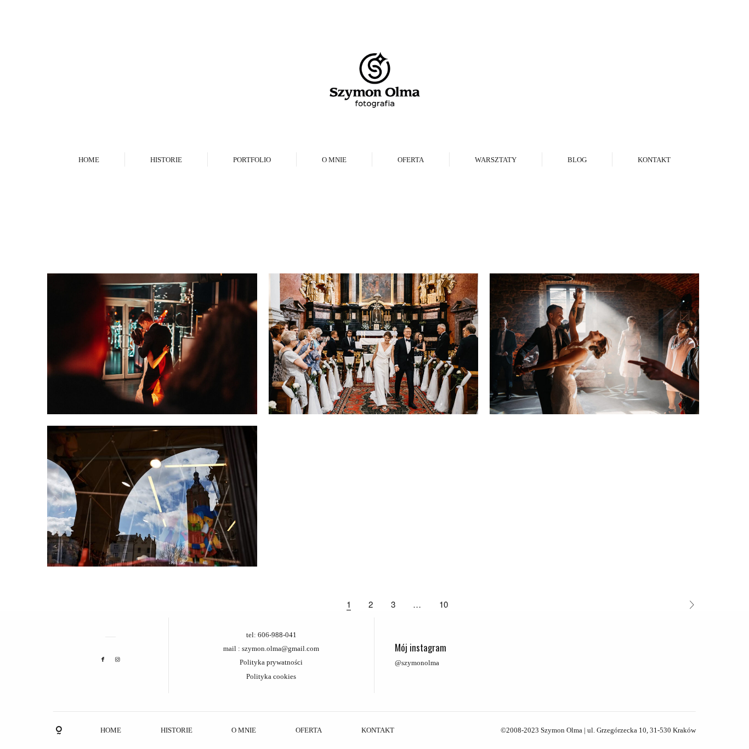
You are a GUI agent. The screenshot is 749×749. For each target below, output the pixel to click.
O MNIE (334, 160)
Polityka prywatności (271, 662)
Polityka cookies (271, 676)
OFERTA (411, 160)
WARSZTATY (496, 160)
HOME (88, 160)
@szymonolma (417, 663)
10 (443, 604)
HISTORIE (166, 160)
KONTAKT (654, 160)
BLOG (577, 160)
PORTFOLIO (252, 160)
